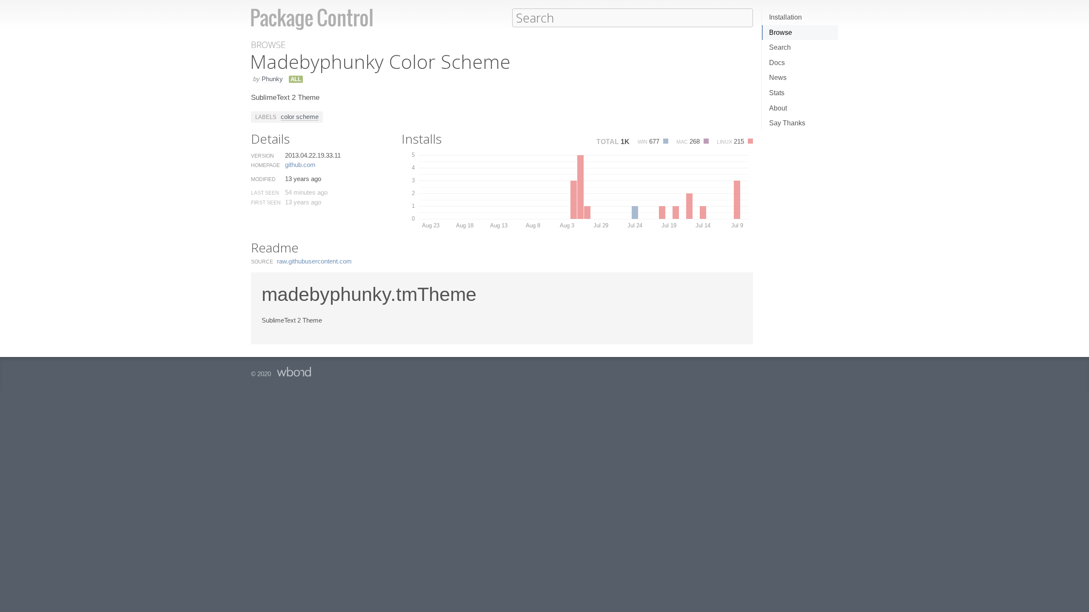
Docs (777, 62)
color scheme (300, 116)
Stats (776, 92)
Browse (780, 32)
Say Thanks (787, 123)
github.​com (300, 164)
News (778, 77)
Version (262, 156)
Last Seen (265, 193)
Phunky (272, 78)
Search (780, 47)
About (778, 108)
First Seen (266, 203)
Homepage (265, 165)
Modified (263, 179)
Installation (785, 17)
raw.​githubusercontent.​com (314, 261)
